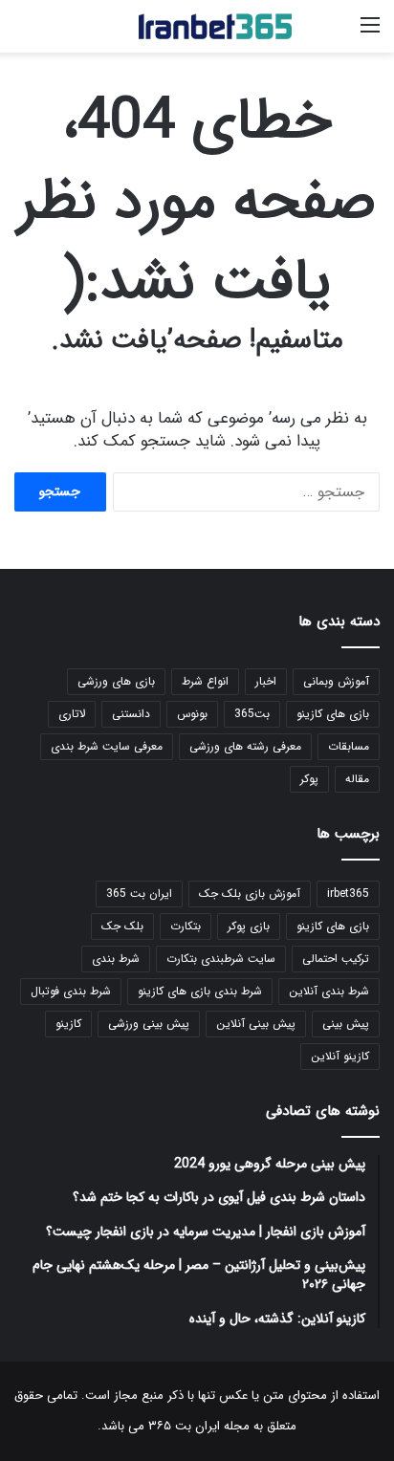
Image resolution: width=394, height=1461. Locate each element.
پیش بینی (345, 1023)
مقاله (357, 779)
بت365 (252, 714)
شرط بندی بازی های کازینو (200, 991)
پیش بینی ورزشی (148, 1023)
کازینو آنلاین (340, 1056)
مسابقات (348, 746)
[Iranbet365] (215, 26)
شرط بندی (116, 958)
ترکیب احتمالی (335, 958)
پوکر (309, 779)
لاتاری (71, 714)
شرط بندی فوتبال (71, 991)
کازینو (68, 1023)
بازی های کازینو (332, 714)
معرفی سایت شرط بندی (107, 746)
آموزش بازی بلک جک (249, 893)
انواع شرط (205, 681)
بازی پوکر (249, 926)
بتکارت (185, 926)
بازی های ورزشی (116, 681)
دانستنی (131, 714)
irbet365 (348, 893)
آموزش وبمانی (336, 681)
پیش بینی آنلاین (256, 1023)
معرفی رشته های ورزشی (245, 746)
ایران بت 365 (139, 893)
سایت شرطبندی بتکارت (220, 958)
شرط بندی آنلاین (329, 991)
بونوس (192, 714)
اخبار (265, 681)
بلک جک (122, 926)
